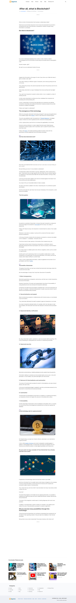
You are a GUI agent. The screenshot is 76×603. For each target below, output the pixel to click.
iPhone (36, 1)
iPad (32, 1)
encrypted (37, 224)
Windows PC (51, 1)
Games (10, 591)
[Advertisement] (38, 541)
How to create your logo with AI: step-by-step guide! (62, 574)
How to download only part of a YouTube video (41, 574)
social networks (31, 589)
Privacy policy (20, 598)
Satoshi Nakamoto (45, 118)
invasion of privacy (29, 443)
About (36, 598)
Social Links (31, 588)
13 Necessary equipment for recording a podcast (20, 565)
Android (27, 1)
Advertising (44, 598)
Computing (11, 589)
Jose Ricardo (23, 11)
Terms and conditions (28, 598)
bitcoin (25, 130)
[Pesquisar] (65, 1)
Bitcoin (33, 115)
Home (33, 598)
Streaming (30, 591)
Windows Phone (51, 588)
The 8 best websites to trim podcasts (61, 565)
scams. (31, 261)
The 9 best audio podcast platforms (21, 573)
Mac (41, 1)
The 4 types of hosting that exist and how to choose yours (42, 565)
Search (55, 2)
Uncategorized (40, 588)
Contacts (39, 598)
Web (45, 1)
